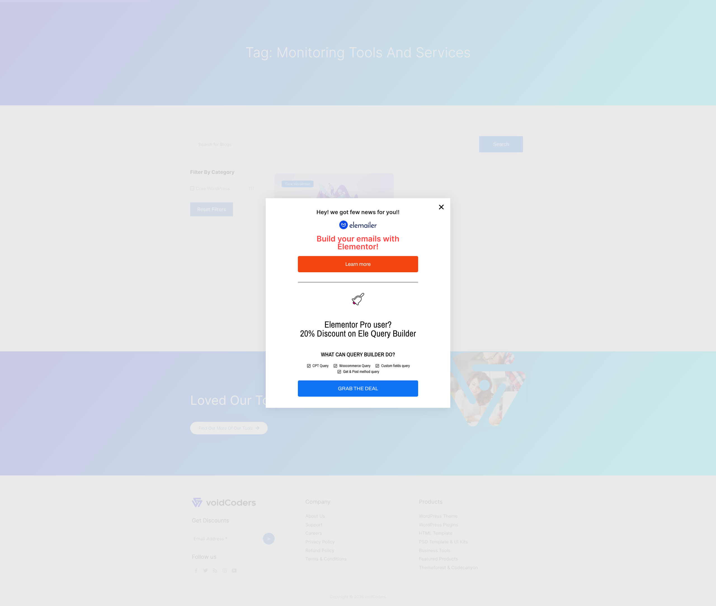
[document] (358, 303)
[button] (441, 207)
